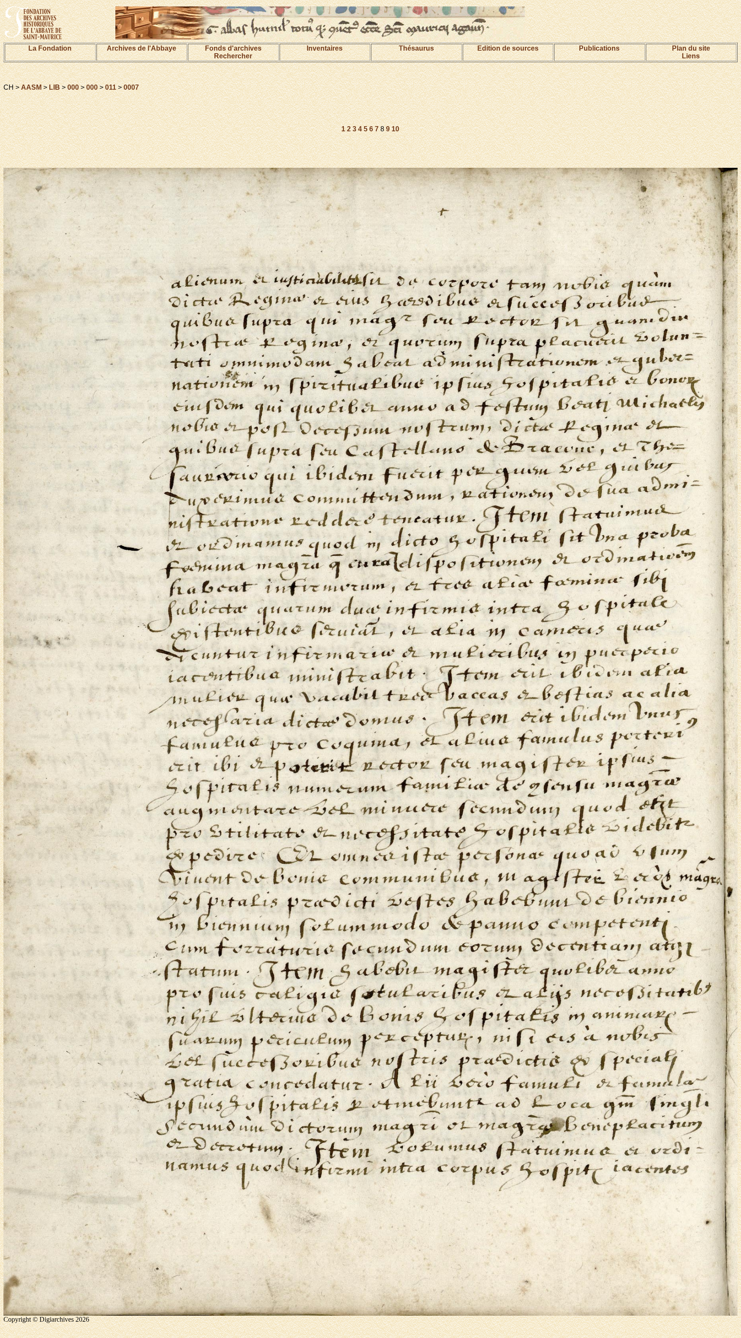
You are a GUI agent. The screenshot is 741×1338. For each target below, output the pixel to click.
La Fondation (50, 48)
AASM (31, 87)
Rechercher (233, 56)
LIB (54, 87)
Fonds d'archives (233, 48)
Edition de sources (508, 48)
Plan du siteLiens (691, 52)
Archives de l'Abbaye (141, 48)
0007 (131, 87)
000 (73, 87)
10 (395, 129)
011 (110, 87)
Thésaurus (416, 48)
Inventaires (325, 48)
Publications (599, 48)
